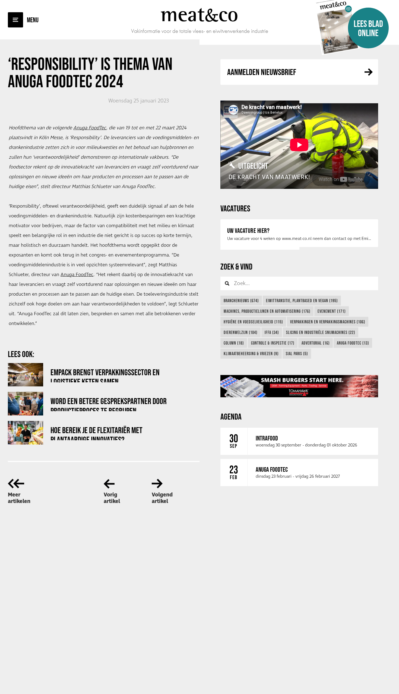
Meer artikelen (19, 498)
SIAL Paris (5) (297, 353)
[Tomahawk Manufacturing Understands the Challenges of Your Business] (299, 386)
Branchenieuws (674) (241, 300)
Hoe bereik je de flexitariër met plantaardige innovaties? (96, 432)
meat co (199, 14)
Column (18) (234, 342)
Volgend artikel (162, 498)
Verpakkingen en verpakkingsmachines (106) (327, 321)
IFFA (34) (272, 332)
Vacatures (235, 208)
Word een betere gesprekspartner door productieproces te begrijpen (108, 403)
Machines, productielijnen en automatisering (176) (267, 311)
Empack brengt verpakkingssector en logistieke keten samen (105, 374)
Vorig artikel (112, 498)
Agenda (231, 416)
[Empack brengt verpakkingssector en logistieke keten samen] (25, 375)
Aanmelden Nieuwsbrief (261, 72)
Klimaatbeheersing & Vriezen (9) (251, 353)
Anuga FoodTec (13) (353, 342)
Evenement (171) (332, 311)
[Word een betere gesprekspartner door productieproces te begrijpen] (25, 403)
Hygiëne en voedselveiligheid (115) (253, 321)
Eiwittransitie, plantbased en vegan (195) (302, 300)
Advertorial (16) (316, 342)
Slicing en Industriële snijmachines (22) (320, 332)
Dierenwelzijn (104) (240, 332)
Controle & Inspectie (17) (272, 342)
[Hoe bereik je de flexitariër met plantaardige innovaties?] (25, 433)
